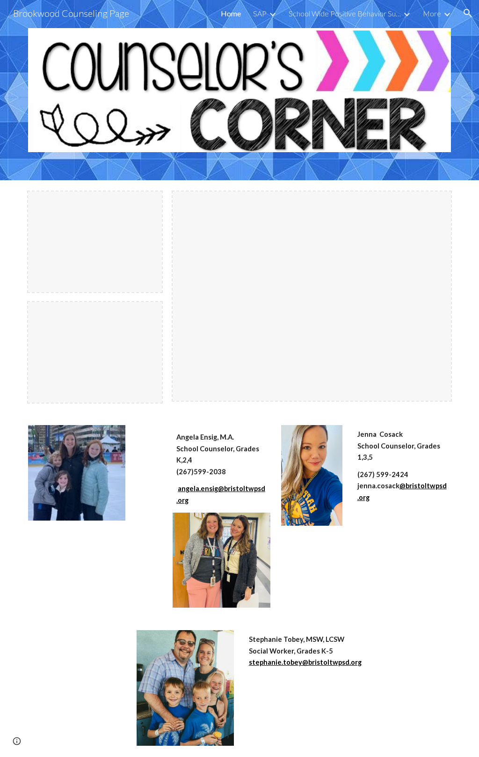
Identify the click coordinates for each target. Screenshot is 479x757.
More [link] (432, 13)
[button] (468, 13)
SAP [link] (260, 13)
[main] (221, 469)
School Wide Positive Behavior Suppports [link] (345, 13)
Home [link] (231, 13)
